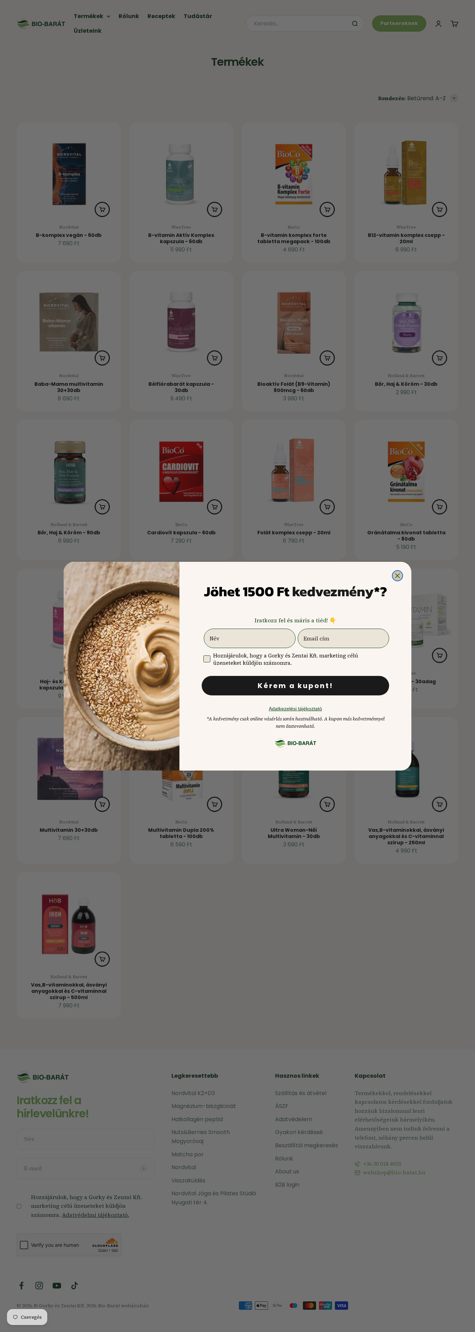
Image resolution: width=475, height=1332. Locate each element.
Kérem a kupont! (295, 686)
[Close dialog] (397, 576)
